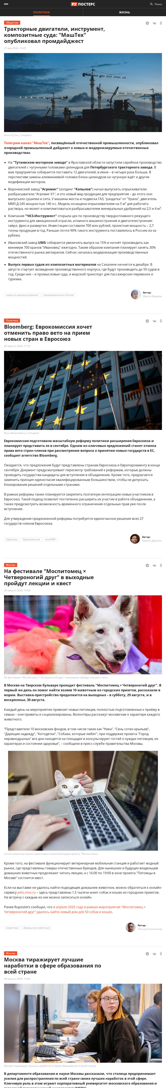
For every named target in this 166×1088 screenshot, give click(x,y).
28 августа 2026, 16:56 (17, 590)
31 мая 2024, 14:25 (15, 48)
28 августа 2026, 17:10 (17, 346)
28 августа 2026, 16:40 (17, 978)
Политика (41, 12)
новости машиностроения (22, 295)
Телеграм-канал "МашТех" (26, 143)
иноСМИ (50, 539)
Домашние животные (36, 927)
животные (12, 927)
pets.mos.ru (26, 892)
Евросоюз (12, 539)
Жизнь (124, 12)
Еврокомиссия (31, 539)
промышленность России (58, 295)
